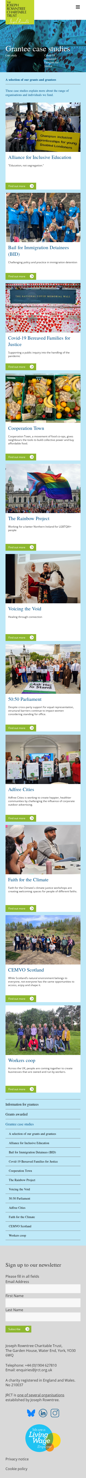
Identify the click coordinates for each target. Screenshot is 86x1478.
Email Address (17, 1281)
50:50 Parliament (19, 1198)
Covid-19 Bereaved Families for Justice (33, 1161)
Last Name (14, 1309)
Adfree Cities (17, 1208)
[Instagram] (55, 1413)
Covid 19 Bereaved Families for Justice (51, 60)
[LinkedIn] (43, 1413)
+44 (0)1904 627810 (41, 1365)
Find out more (16, 186)
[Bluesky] (31, 1413)
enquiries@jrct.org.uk (34, 1370)
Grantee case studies (20, 1124)
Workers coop (17, 1235)
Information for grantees (22, 1104)
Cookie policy (16, 1468)
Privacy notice (17, 1459)
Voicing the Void (19, 1189)
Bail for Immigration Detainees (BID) (32, 1152)
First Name (15, 1295)
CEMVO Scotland (20, 1226)
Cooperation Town (20, 1171)
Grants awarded (17, 1114)
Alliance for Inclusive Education (29, 1143)
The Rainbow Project (22, 1180)
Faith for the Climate (22, 1217)
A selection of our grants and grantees (32, 1134)
